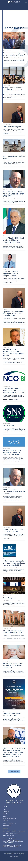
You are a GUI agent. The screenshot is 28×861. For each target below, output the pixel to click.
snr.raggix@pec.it (11, 838)
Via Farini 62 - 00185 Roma (17, 831)
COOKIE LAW (16, 856)
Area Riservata (7, 825)
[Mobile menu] (26, 2)
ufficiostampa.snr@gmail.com (15, 841)
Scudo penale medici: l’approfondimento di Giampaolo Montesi (10, 274)
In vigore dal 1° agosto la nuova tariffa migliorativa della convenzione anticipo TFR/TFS (14, 390)
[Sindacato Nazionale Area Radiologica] (14, 2)
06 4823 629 (9, 833)
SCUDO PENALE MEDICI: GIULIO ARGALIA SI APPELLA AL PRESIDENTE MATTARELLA (13, 240)
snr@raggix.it (10, 835)
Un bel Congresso (9, 598)
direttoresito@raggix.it (13, 846)
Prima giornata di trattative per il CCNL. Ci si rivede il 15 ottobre (13, 90)
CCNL (5, 816)
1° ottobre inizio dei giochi (12, 127)
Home (4, 809)
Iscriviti (5, 813)
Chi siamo (6, 811)
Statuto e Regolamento (9, 823)
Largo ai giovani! (8, 425)
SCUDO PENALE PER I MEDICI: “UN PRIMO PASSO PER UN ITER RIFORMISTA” (13, 194)
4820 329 (16, 833)
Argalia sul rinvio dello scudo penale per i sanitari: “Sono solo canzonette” (13, 314)
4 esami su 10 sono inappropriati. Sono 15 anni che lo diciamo (14, 491)
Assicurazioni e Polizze (9, 818)
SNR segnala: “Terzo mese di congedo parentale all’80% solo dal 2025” (13, 665)
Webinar (5, 820)
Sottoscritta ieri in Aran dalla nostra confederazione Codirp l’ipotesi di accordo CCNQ (14, 563)
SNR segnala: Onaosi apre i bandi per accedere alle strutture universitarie (12, 452)
